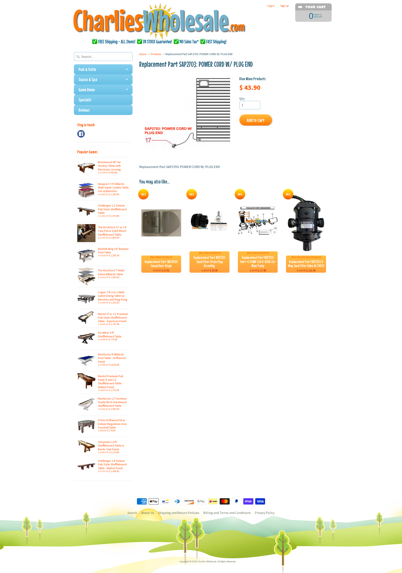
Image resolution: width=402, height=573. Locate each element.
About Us (147, 513)
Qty (242, 98)
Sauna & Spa (88, 79)
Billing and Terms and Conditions (227, 513)
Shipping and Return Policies (178, 513)
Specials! (85, 99)
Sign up (284, 5)
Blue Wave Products (252, 78)
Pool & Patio (87, 69)
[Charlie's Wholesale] (159, 24)
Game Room (87, 89)
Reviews (84, 110)
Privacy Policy (264, 513)
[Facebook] (81, 134)
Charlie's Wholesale (206, 561)
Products (156, 54)
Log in (270, 5)
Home (143, 54)
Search (132, 513)
